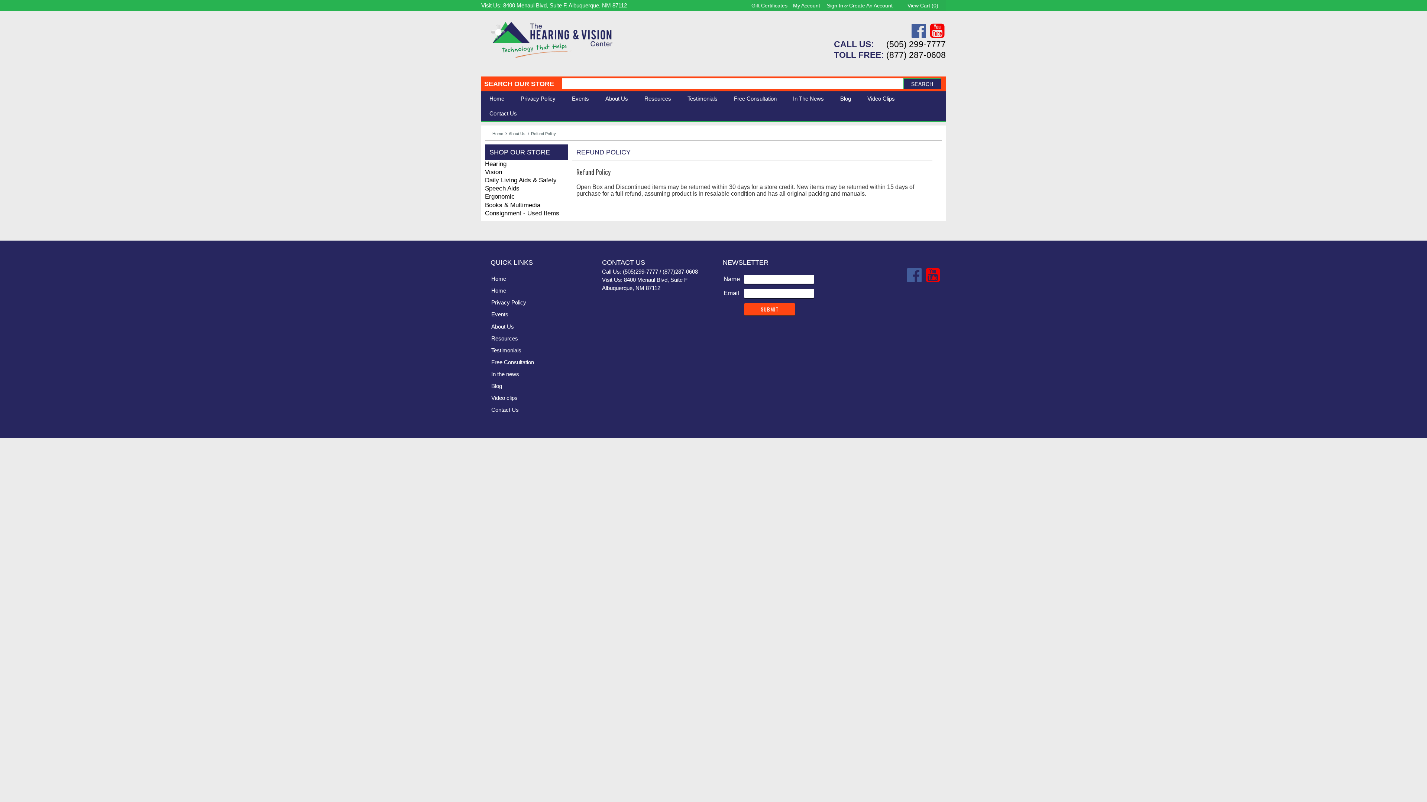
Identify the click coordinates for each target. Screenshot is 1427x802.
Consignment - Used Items (522, 213)
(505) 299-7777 (916, 44)
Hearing (496, 163)
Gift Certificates (769, 6)
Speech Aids (502, 188)
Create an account (871, 6)
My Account (806, 6)
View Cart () (922, 6)
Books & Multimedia (512, 205)
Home (496, 98)
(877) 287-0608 (916, 55)
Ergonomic (500, 196)
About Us (517, 133)
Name (732, 279)
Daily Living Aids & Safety (521, 180)
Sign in (835, 6)
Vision (493, 172)
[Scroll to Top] (936, 227)
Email (731, 293)
